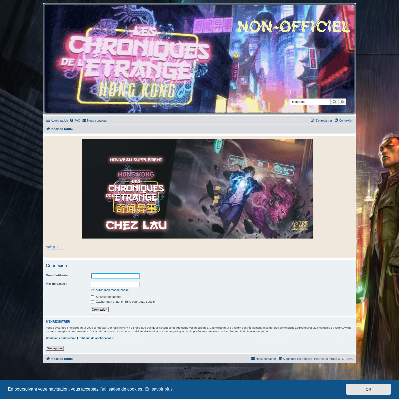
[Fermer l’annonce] (351, 140)
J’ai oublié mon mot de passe (110, 290)
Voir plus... (54, 247)
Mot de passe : (56, 283)
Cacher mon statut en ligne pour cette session (125, 301)
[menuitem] (74, 120)
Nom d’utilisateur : (59, 275)
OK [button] (368, 389)
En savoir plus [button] (159, 389)
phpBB (187, 368)
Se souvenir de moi (108, 296)
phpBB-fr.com (206, 373)
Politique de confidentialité (96, 337)
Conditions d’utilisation (61, 337)
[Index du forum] (199, 59)
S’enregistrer (55, 348)
